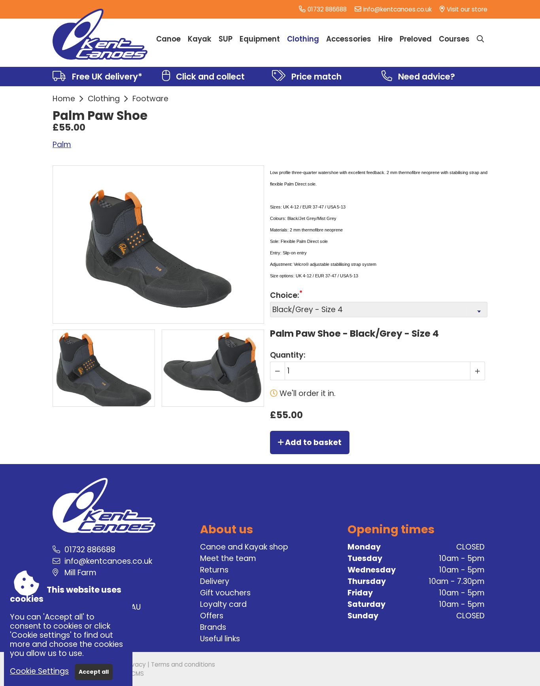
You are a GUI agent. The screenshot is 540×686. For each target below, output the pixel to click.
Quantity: (288, 354)
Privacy (135, 664)
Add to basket (312, 442)
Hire (385, 39)
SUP (225, 39)
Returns (214, 570)
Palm (62, 144)
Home (64, 98)
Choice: (284, 295)
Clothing (104, 98)
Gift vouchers (225, 592)
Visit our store (467, 9)
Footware (150, 98)
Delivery (214, 581)
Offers (211, 615)
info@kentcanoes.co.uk (397, 9)
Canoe (168, 39)
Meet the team (228, 558)
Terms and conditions (183, 664)
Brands (213, 627)
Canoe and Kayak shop (244, 547)
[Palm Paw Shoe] (104, 368)
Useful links (220, 638)
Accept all (94, 672)
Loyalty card (223, 604)
